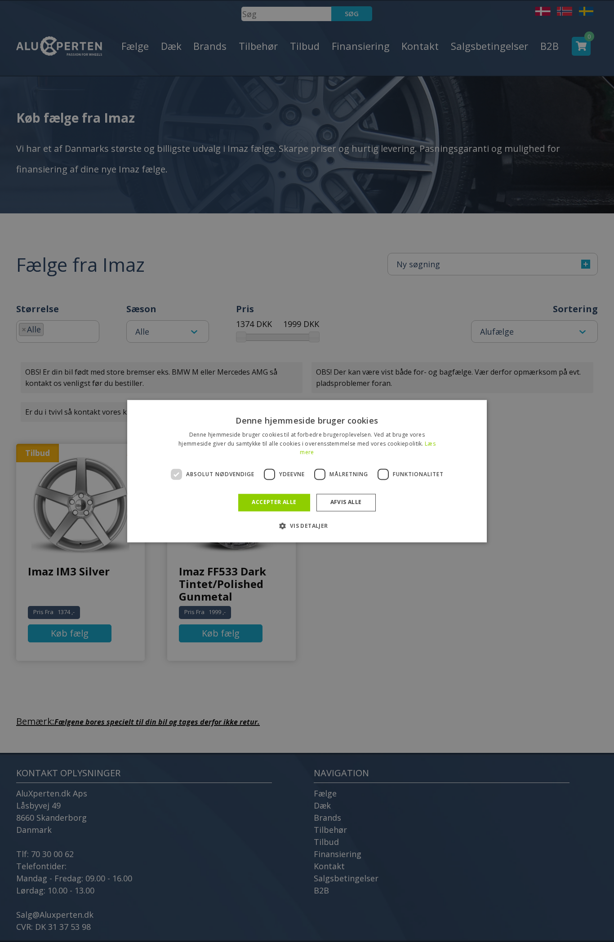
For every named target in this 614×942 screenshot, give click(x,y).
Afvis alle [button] (346, 502)
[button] (307, 525)
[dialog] (307, 471)
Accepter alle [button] (274, 502)
